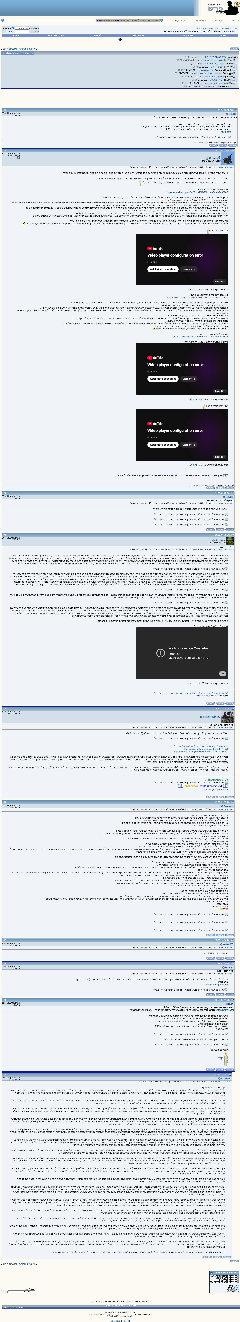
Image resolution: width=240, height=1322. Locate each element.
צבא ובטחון (200, 29)
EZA (231, 1004)
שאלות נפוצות (187, 35)
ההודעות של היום (56, 35)
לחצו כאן (193, 289)
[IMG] (233, 1290)
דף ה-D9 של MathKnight (215, 789)
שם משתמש (34, 28)
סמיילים (235, 1288)
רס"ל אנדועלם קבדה (205, 70)
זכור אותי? (7, 28)
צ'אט (217, 20)
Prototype (228, 806)
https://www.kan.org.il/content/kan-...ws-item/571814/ (200, 336)
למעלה (5, 1308)
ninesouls (225, 1078)
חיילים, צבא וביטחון (213, 29)
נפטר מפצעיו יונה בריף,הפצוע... (214, 83)
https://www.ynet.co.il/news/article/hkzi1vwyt (205, 749)
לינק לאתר (226, 132)
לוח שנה (98, 35)
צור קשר (178, 20)
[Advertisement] (60, 8)
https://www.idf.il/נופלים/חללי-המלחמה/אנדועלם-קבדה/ (201, 746)
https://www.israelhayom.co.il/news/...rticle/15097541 (201, 751)
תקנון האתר (115, 1321)
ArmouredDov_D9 (211, 717)
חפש (17, 35)
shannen (229, 967)
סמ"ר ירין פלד (216, 67)
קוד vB (236, 1286)
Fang (215, 159)
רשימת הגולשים (138, 35)
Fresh (12, 1308)
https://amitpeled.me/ (217, 984)
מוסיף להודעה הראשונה (213, 63)
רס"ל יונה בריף (218, 1090)
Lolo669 (232, 114)
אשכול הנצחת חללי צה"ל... (215, 57)
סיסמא (36, 31)
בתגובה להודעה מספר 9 (222, 1082)
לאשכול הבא (10, 49)
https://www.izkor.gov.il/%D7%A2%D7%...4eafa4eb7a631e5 (197, 192)
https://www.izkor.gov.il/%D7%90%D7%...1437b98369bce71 (197, 297)
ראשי (234, 20)
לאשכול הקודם (27, 49)
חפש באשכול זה (12, 53)
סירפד (222, 540)
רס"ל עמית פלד (216, 80)
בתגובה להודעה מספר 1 (225, 167)
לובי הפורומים (228, 29)
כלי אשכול (28, 53)
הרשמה (223, 35)
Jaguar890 (228, 944)
